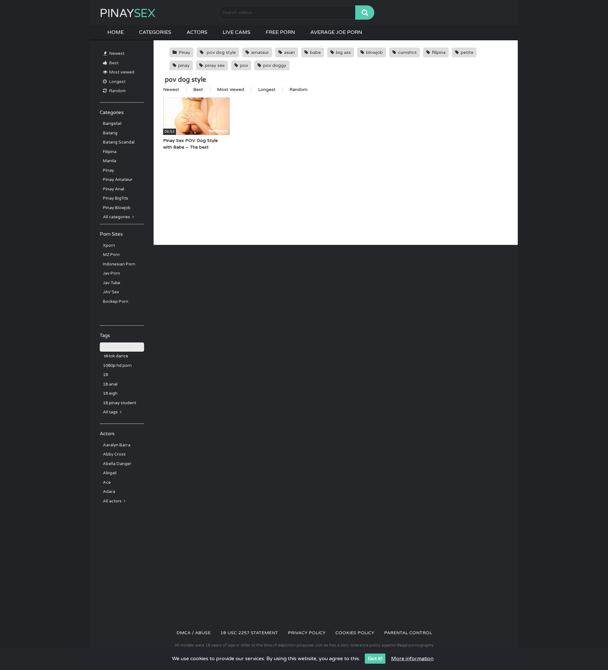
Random (117, 90)
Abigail (110, 472)
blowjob (374, 52)
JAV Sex (111, 292)
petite (466, 52)
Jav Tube (111, 282)
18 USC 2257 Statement (249, 632)
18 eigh (110, 393)
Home (115, 32)
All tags (111, 412)
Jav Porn (111, 273)
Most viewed (121, 72)
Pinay (127, 13)
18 (105, 374)
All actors (113, 501)
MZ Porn (111, 254)
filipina (438, 52)
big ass (343, 52)
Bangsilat (112, 123)
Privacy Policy (307, 632)
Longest (116, 81)
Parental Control (408, 632)
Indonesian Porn (119, 264)
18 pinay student (119, 402)
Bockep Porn (115, 301)
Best (113, 63)
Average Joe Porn (336, 32)
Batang (110, 133)
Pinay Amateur (117, 179)
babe (315, 52)
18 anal (110, 384)
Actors (197, 32)
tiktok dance (115, 356)
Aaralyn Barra (116, 445)
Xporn (109, 245)
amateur (259, 52)
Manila (109, 160)
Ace (107, 482)
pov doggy (274, 65)
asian (289, 52)
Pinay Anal (113, 189)
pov (243, 65)
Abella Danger (117, 463)
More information (412, 658)
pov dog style (116, 346)
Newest (116, 53)
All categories (117, 217)
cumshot (407, 52)
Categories (155, 32)
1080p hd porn (117, 365)
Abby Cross (114, 454)
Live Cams (236, 32)
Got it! (375, 658)
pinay (183, 65)
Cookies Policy (354, 632)
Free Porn (280, 32)
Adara (109, 491)
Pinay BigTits (115, 198)
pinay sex (214, 65)
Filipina (110, 151)
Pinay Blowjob (116, 207)
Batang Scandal (119, 142)
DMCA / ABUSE (193, 632)
